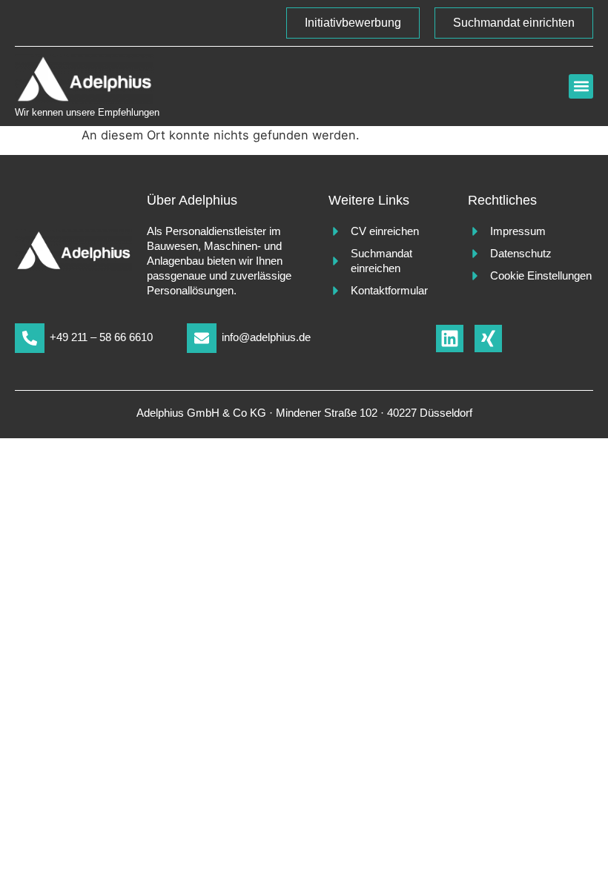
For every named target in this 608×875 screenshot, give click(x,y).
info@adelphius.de (266, 337)
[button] (581, 86)
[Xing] (488, 338)
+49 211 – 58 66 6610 (101, 337)
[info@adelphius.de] (202, 338)
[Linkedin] (449, 338)
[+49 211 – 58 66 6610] (29, 338)
